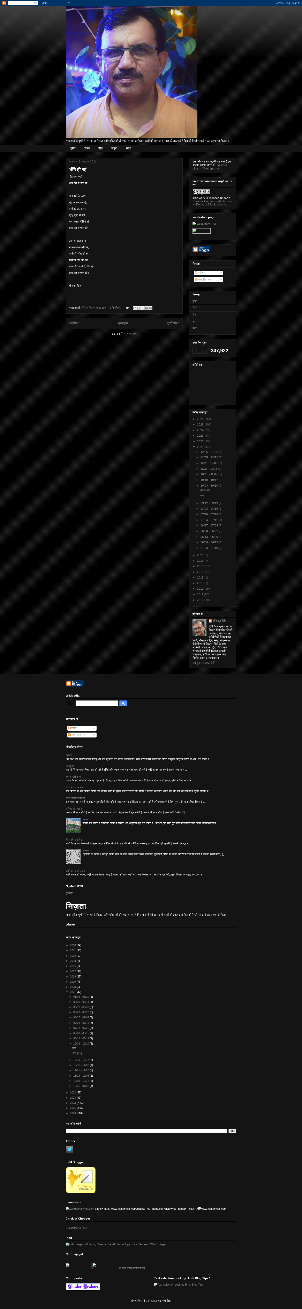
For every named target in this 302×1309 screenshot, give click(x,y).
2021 (200, 447)
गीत (100, 148)
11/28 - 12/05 (209, 463)
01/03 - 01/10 (210, 548)
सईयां (114, 148)
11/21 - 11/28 (209, 468)
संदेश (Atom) (130, 333)
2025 (200, 424)
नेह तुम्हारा (70, 766)
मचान (85, 819)
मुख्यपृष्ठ (123, 323)
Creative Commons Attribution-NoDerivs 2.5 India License (212, 202)
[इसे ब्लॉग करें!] (139, 308)
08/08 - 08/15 (210, 508)
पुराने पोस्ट (173, 323)
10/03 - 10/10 (210, 485)
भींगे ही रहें (77, 169)
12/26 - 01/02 (210, 451)
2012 (200, 588)
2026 (200, 419)
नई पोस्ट (74, 323)
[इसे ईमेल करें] (135, 308)
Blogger (152, 1300)
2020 (200, 555)
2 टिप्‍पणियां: (116, 307)
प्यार (128, 148)
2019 (200, 560)
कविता (69, 755)
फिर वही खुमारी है (74, 839)
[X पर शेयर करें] (143, 308)
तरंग (202, 496)
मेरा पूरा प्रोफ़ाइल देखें (203, 662)
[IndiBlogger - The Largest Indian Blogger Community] (81, 1192)
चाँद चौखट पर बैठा (74, 787)
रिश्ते (87, 148)
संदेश (200, 273)
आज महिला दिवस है (75, 798)
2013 (200, 583)
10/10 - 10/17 (210, 479)
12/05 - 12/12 (210, 457)
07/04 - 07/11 (209, 520)
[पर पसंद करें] (78, 1268)
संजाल (86, 850)
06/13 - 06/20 (210, 536)
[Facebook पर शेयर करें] (146, 308)
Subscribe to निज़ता (77, 1227)
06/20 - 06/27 (210, 531)
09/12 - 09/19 (210, 503)
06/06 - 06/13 (210, 542)
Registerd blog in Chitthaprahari (209, 166)
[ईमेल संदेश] (127, 307)
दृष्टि (73, 148)
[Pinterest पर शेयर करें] (150, 308)
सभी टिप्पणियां (204, 279)
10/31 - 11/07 (209, 474)
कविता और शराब (74, 808)
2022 (200, 441)
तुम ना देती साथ (73, 776)
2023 (200, 435)
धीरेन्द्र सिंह (219, 621)
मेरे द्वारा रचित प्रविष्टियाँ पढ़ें (132, 1268)
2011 (200, 594)
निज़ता (76, 906)
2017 (200, 572)
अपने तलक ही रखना (75, 870)
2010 (200, 600)
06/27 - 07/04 (210, 525)
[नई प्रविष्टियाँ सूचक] (105, 1268)
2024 (200, 430)
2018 (200, 566)
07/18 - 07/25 (210, 514)
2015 (200, 577)
